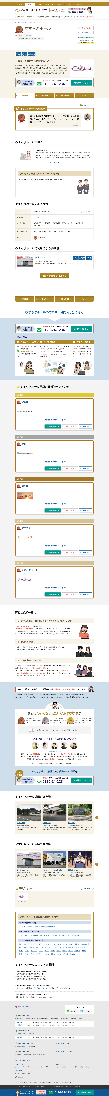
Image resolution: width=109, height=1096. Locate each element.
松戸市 (39, 954)
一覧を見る (87, 888)
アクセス (84, 95)
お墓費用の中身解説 (21, 1034)
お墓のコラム (59, 1064)
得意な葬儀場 (65, 95)
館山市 (41, 951)
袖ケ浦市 (34, 951)
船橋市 (33, 954)
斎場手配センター (23, 1077)
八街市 (58, 954)
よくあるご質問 (79, 17)
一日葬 (34, 1067)
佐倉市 (70, 947)
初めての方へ (20, 17)
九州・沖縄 (71, 1022)
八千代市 (65, 954)
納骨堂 (81, 1067)
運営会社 (18, 1086)
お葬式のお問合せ (55, 1018)
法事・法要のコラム (20, 1070)
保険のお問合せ (27, 1054)
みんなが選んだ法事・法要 (25, 1043)
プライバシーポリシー (27, 1086)
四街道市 (73, 954)
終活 (20, 4)
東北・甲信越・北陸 (37, 1022)
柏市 (20, 947)
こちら (38, 997)
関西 (58, 1022)
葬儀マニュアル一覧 (30, 1018)
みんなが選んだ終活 (23, 1006)
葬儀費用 (81, 1018)
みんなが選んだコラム (24, 1060)
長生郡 (53, 951)
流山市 (70, 951)
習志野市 (77, 951)
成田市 (84, 951)
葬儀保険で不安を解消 (39, 1054)
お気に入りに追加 (86, 28)
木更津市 (58, 947)
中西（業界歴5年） (74, 125)
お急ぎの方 (65, 1018)
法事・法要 (49, 4)
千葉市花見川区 (45, 935)
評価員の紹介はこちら (55, 751)
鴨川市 (51, 947)
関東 (46, 1022)
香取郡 (32, 947)
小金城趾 (29, 927)
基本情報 (25, 95)
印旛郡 (70, 944)
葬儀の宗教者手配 (21, 1046)
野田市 (21, 954)
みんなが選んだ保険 (23, 1051)
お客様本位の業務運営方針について (63, 1086)
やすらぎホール (42, 257)
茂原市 (53, 954)
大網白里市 (84, 944)
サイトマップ (50, 1086)
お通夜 (46, 1067)
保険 (69, 4)
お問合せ (43, 1086)
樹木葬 (87, 1067)
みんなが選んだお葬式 (24, 1015)
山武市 (82, 947)
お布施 (23, 1073)
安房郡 (33, 944)
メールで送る (87, 1011)
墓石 (71, 1067)
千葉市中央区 (33, 935)
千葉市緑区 (55, 935)
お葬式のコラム (19, 1064)
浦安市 (76, 944)
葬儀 (18, 1067)
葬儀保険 (19, 1054)
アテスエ (26, 528)
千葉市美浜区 (64, 935)
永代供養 (64, 1067)
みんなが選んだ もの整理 (65, 1051)
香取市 (38, 947)
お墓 (40, 4)
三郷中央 (37, 927)
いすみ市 (46, 944)
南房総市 (46, 954)
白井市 (21, 951)
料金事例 (45, 95)
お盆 (29, 1073)
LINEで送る (74, 1011)
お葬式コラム (68, 17)
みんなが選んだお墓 (23, 1030)
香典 (18, 1073)
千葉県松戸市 (27, 35)
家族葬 (40, 1067)
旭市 (20, 944)
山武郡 (76, 947)
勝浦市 (26, 947)
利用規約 (37, 1086)
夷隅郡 (39, 944)
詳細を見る (86, 426)
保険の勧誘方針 (77, 1086)
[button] (96, 817)
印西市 (64, 944)
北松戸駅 (36, 217)
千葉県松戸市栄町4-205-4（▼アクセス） (30, 38)
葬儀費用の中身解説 (43, 1018)
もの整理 (79, 4)
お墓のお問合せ (32, 1034)
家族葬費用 (73, 1018)
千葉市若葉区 (75, 935)
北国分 (43, 927)
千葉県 (20, 35)
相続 (59, 4)
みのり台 (22, 927)
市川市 (53, 944)
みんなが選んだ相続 (64, 1043)
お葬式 (30, 4)
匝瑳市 (27, 951)
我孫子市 (26, 944)
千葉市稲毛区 (23, 935)
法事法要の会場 (31, 1046)
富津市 (27, 954)
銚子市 (47, 951)
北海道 (28, 1022)
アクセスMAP (87, 211)
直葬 (28, 1067)
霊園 (76, 1067)
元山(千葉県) (51, 927)
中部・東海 (51, 1022)
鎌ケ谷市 (44, 947)
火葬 (23, 1067)
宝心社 (25, 402)
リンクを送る (86, 32)
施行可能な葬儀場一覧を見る (54, 276)
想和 (24, 444)
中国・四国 (64, 1022)
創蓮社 (25, 486)
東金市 (58, 951)
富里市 (64, 951)
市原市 (58, 944)
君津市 (64, 947)
